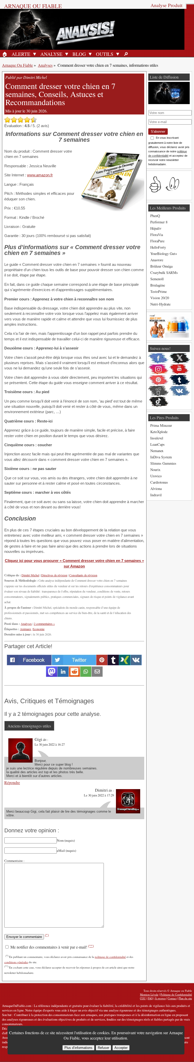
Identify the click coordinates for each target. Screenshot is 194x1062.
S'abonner (158, 131)
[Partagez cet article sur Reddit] (74, 675)
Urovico (156, 476)
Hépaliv (155, 228)
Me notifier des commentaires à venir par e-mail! (51, 947)
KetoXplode (158, 431)
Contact (172, 998)
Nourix (155, 469)
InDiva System (161, 457)
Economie (38, 629)
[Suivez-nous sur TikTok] (158, 402)
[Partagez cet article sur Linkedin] (63, 675)
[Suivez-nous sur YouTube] (179, 369)
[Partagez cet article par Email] (97, 675)
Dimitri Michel (30, 575)
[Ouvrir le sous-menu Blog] (90, 54)
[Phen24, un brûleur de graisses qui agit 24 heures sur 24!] (169, 336)
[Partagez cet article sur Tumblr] (113, 663)
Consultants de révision (83, 575)
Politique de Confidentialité (176, 994)
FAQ (150, 998)
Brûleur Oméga (161, 266)
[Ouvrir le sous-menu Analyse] (66, 54)
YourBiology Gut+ (163, 253)
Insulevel (156, 438)
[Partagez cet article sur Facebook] (29, 663)
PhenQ (155, 215)
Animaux (25, 629)
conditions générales (16, 962)
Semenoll (157, 278)
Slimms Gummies (163, 463)
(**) (91, 945)
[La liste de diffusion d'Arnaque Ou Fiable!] (169, 103)
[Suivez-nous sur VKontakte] (179, 391)
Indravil (156, 494)
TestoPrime (158, 291)
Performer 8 (158, 222)
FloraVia (156, 234)
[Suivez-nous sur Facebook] (158, 358)
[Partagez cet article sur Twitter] (74, 663)
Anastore (156, 259)
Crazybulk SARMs (164, 272)
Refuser (103, 1048)
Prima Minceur (161, 425)
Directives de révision (54, 575)
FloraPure (157, 241)
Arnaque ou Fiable (33, 6)
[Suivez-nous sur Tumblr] (179, 380)
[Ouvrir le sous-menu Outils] (118, 54)
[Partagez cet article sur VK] (136, 663)
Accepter (121, 1048)
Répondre (12, 782)
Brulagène (157, 285)
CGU (143, 998)
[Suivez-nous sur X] (179, 358)
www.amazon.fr (40, 175)
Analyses (45, 65)
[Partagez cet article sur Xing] (124, 663)
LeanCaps (157, 444)
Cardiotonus (159, 482)
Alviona (156, 488)
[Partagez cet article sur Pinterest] (102, 663)
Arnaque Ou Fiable (17, 65)
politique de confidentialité (110, 957)
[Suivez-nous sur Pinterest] (158, 380)
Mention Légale (149, 994)
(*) (47, 935)
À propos (160, 998)
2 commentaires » (44, 624)
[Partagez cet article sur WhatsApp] (85, 675)
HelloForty (158, 247)
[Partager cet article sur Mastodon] (51, 675)
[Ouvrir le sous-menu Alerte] (34, 54)
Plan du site (185, 998)
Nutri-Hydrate (160, 304)
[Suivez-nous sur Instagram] (158, 369)
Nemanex (156, 450)
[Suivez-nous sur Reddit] (158, 391)
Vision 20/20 (159, 297)
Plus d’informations (78, 1048)
